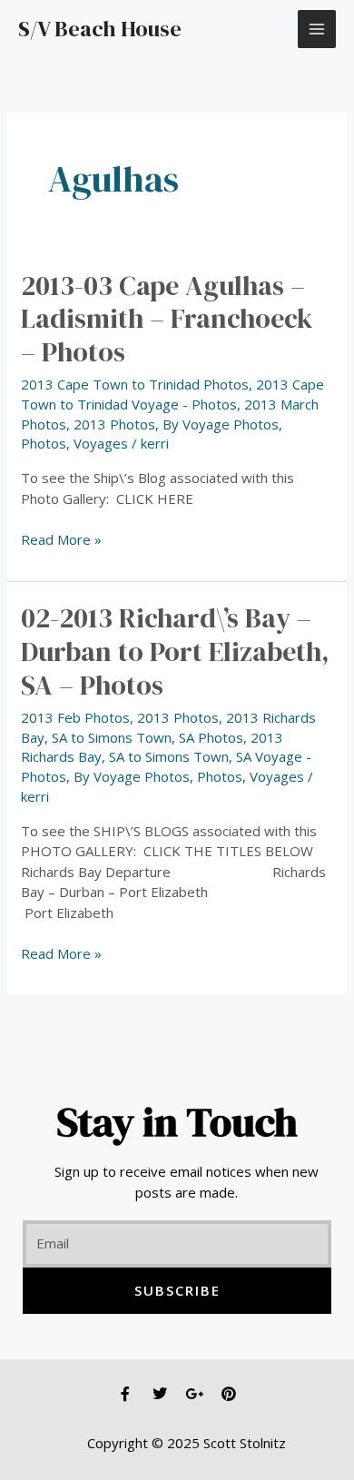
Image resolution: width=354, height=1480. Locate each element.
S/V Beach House (100, 29)
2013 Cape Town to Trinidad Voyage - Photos (172, 394)
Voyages (101, 443)
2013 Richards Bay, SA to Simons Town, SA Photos (168, 727)
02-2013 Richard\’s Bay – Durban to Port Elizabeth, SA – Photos (175, 651)
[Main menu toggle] (317, 29)
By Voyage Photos (220, 424)
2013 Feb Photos (75, 717)
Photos (43, 443)
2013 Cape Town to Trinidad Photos (135, 384)
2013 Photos (114, 424)
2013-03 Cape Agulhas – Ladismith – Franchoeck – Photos (167, 319)
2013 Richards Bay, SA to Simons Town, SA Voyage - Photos (166, 757)
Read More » (61, 538)
